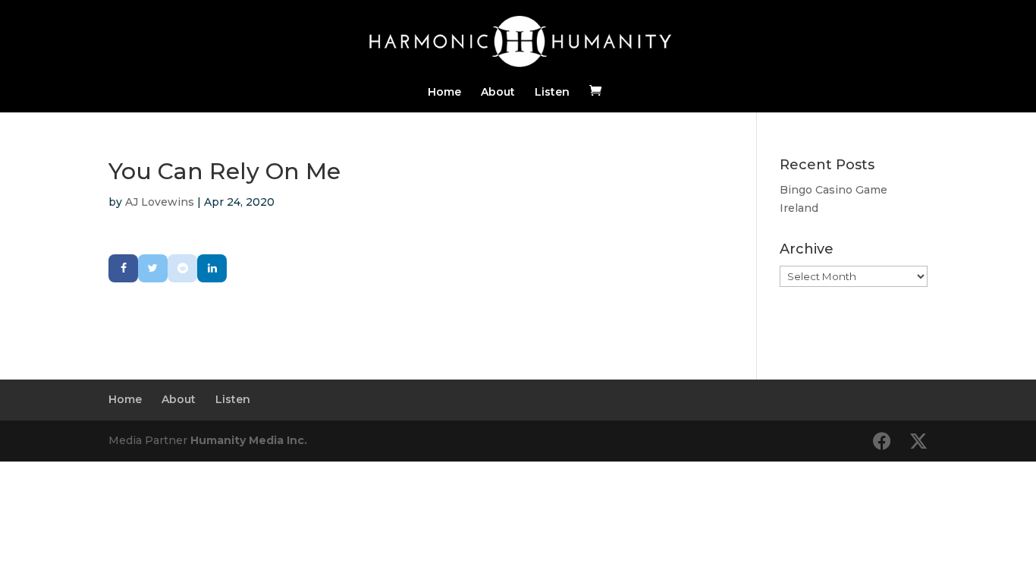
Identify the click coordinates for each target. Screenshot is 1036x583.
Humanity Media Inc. (248, 440)
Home (444, 93)
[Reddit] (182, 268)
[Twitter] (153, 268)
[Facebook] (123, 268)
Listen (552, 93)
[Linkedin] (212, 268)
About (498, 93)
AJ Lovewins (159, 202)
